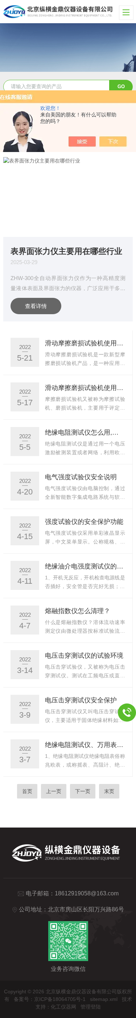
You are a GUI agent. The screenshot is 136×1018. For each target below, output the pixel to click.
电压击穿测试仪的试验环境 (84, 655)
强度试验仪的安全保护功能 (84, 521)
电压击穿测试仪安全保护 (81, 700)
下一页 (82, 791)
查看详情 (36, 306)
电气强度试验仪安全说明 (81, 477)
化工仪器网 (63, 1007)
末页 (109, 791)
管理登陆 (91, 1007)
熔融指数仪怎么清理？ (77, 611)
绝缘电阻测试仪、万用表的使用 (85, 744)
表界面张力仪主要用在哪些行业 (66, 251)
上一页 (53, 791)
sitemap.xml (104, 999)
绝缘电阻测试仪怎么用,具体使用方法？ (85, 432)
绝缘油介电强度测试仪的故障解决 (85, 566)
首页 (27, 791)
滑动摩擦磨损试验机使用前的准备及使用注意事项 (85, 343)
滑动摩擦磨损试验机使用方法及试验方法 (85, 387)
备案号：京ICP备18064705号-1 (50, 999)
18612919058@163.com (87, 893)
